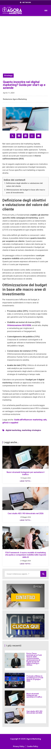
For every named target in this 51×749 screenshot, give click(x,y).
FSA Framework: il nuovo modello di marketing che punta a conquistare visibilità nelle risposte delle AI (25, 554)
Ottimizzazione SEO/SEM (19, 325)
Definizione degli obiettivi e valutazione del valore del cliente (24, 184)
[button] (12, 135)
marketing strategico (31, 430)
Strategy (8, 75)
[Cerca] (43, 574)
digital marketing (13, 430)
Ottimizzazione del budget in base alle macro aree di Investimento (25, 191)
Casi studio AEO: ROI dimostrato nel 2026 (25, 513)
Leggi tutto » (25, 481)
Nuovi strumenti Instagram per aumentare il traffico (25, 473)
